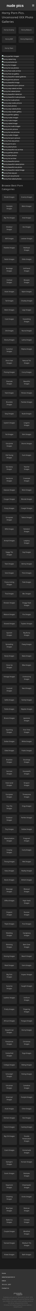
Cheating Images (9, 1198)
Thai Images (9, 594)
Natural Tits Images (26, 361)
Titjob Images (9, 924)
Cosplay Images (9, 851)
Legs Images (26, 310)
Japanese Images (26, 719)
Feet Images (9, 393)
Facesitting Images (27, 320)
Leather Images (9, 998)
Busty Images (9, 656)
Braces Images (9, 718)
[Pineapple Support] (18, 1295)
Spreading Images (9, 645)
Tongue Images (26, 1021)
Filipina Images (26, 349)
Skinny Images (26, 564)
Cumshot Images (9, 350)
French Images (9, 1127)
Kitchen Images (9, 1118)
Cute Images (9, 319)
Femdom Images (26, 530)
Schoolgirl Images (9, 1075)
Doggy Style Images (26, 604)
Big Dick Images (9, 975)
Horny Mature (26, 30)
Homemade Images (26, 1151)
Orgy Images (26, 806)
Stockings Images (26, 761)
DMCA (4, 1281)
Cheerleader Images (26, 1186)
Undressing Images (26, 678)
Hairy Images (9, 871)
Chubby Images (26, 301)
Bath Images (26, 1254)
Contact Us (5, 1288)
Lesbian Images (26, 238)
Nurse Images (27, 331)
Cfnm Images (26, 1109)
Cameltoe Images (26, 1086)
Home (4, 1273)
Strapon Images (27, 784)
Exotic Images (9, 1173)
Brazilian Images (9, 761)
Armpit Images (9, 541)
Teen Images (9, 564)
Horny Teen (9, 48)
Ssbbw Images (26, 829)
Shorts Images (26, 443)
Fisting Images (26, 1074)
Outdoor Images (9, 819)
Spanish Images (9, 634)
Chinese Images (27, 1221)
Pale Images (26, 582)
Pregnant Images (26, 839)
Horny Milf (9, 39)
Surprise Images (9, 987)
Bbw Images (26, 665)
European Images (9, 795)
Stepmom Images (9, 1186)
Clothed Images (9, 281)
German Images (9, 772)
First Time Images (26, 731)
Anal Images (26, 218)
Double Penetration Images (26, 1138)
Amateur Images (9, 228)
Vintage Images (9, 677)
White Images (27, 741)
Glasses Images (9, 490)
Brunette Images (9, 403)
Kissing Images (9, 956)
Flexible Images (9, 248)
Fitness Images (26, 393)
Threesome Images (27, 795)
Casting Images (26, 1127)
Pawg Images (27, 644)
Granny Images (26, 197)
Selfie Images (9, 700)
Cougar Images (9, 499)
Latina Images (27, 340)
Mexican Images (27, 1209)
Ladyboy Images (27, 542)
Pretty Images (9, 1009)
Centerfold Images (9, 1054)
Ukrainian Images (9, 1086)
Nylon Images (27, 292)
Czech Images (9, 1150)
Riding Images (27, 1065)
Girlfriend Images (26, 269)
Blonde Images (26, 499)
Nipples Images (26, 709)
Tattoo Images (26, 517)
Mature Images (9, 614)
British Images (26, 880)
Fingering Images (26, 1010)
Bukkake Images (27, 1174)
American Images (9, 1098)
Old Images (9, 331)
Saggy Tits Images (9, 553)
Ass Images (27, 227)
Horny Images (27, 1030)
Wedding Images (9, 934)
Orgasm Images (9, 913)
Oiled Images (9, 750)
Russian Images (26, 913)
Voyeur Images (26, 974)
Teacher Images (27, 468)
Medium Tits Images (26, 1244)
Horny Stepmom (26, 39)
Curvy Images (27, 372)
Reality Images (26, 871)
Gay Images (26, 552)
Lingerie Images (27, 424)
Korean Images (26, 1162)
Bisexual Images (27, 890)
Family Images (27, 700)
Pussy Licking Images (9, 583)
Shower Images (9, 603)
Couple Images (9, 1231)
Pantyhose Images (9, 1043)
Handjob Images (9, 207)
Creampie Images (26, 479)
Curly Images (26, 850)
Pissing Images (9, 372)
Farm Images (26, 965)
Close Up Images (9, 666)
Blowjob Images (27, 281)
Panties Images (26, 402)
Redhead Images (26, 249)
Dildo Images (26, 259)
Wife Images (9, 529)
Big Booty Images (26, 634)
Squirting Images (9, 731)
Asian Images (9, 292)
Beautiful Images (26, 382)
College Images (9, 1065)
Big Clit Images (9, 1136)
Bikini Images (26, 206)
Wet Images (26, 862)
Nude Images (26, 414)
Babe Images (26, 656)
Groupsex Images (9, 518)
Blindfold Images (26, 1232)
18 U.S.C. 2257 (6, 1284)
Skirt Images (26, 434)
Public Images (27, 750)
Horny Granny (9, 30)
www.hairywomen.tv (8, 1277)
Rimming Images (9, 946)
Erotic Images (27, 1197)
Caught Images (26, 986)
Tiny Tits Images (9, 807)
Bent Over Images (26, 946)
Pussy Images (9, 508)
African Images (9, 1021)
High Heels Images (27, 902)
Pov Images (26, 614)
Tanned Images (9, 1243)
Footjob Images (26, 1097)
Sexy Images (9, 414)
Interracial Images (9, 784)
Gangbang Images (27, 934)
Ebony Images (9, 340)
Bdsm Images (9, 310)
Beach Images (27, 956)
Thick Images (26, 573)
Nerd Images (26, 688)
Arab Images (9, 1109)
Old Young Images (9, 456)
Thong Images (9, 862)
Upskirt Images (9, 423)
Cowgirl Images (26, 508)
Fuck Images (26, 455)
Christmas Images (26, 1043)
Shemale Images (9, 382)
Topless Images (26, 624)
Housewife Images (27, 772)
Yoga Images (26, 1053)
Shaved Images (9, 624)
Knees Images (9, 1254)
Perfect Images (26, 818)
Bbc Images (26, 594)
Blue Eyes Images (9, 1209)
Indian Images (9, 741)
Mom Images (26, 490)
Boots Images (9, 880)
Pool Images (26, 924)
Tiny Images (9, 829)
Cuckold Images (9, 689)
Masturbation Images (9, 839)
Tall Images (9, 301)
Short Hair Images (9, 361)
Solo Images (9, 573)
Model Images (9, 197)
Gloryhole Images (9, 444)
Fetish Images (9, 259)
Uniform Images (27, 999)
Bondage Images (9, 269)
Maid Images (9, 965)
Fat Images (9, 434)
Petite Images (9, 709)
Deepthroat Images (9, 1031)
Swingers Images (9, 1163)
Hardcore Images (9, 479)
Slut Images (26, 1118)
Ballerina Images (9, 1221)
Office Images (9, 901)
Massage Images (9, 890)
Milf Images (9, 238)
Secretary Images (9, 468)
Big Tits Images (9, 218)
